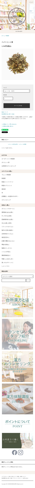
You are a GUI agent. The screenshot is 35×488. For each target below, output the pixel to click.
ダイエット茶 (5, 162)
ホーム (3, 35)
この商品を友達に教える (7, 126)
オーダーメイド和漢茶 (8, 159)
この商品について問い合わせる (9, 124)
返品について (5, 112)
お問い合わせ (25, 478)
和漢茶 (7, 35)
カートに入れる (18, 105)
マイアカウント (5, 476)
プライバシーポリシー (17, 478)
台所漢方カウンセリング (9, 166)
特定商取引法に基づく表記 (8, 114)
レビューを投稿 (22, 144)
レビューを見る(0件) (13, 144)
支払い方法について (13, 476)
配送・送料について (21, 476)
